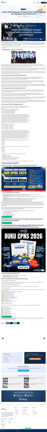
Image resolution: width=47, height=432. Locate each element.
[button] (34, 2)
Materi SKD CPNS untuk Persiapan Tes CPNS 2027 (15, 377)
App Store (27, 194)
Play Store (22, 194)
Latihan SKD (23, 9)
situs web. (28, 195)
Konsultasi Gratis (35, 358)
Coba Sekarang (24, 370)
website (39, 194)
